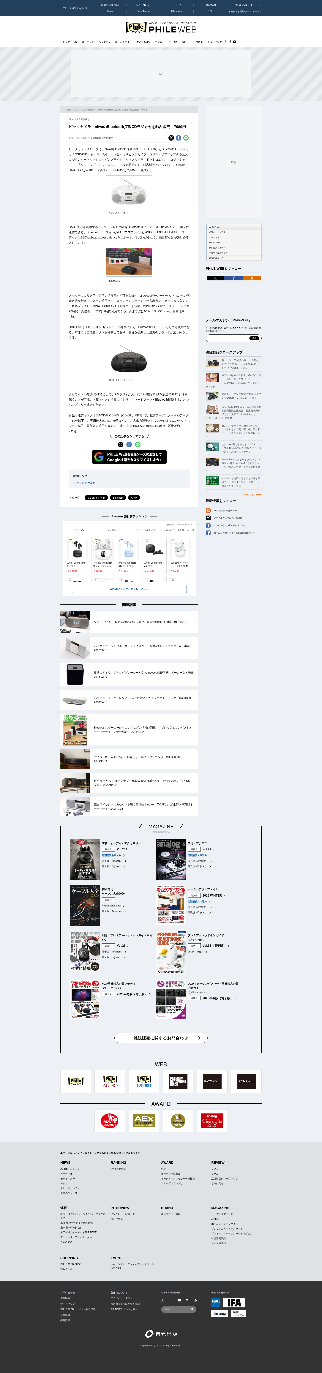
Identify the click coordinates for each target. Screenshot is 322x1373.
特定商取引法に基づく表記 (125, 1303)
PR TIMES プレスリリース (125, 1309)
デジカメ (160, 42)
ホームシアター (123, 42)
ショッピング (214, 42)
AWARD (167, 1162)
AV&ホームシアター (218, 232)
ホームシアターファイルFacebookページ (234, 532)
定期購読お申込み (111, 855)
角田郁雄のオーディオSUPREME (78, 1232)
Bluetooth (118, 497)
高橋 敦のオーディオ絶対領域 (76, 1222)
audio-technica (110, 5)
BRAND (167, 1207)
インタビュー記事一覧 (123, 1214)
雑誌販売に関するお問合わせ (161, 1038)
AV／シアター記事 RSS (225, 510)
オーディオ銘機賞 (170, 1173)
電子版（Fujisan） (112, 866)
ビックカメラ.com (84, 482)
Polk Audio (143, 11)
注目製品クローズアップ (224, 352)
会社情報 (65, 1315)
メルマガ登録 (218, 1243)
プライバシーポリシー (123, 1298)
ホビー (185, 42)
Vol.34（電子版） (214, 945)
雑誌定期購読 (218, 1238)
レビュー (216, 1168)
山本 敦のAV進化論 (70, 1227)
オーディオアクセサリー (224, 1214)
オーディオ (88, 42)
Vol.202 (122, 849)
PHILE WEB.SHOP (70, 1264)
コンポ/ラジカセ (96, 497)
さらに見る (217, 1183)
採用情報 (65, 1320)
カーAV (173, 42)
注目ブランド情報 (170, 1214)
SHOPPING (69, 1257)
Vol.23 (121, 945)
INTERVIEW (120, 1207)
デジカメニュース (217, 247)
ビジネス (198, 42)
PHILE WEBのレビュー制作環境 (78, 1309)
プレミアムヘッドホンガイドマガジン (231, 1233)
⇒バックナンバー (252, 494)
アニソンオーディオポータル (76, 1237)
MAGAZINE (161, 826)
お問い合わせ (67, 1292)
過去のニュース (216, 257)
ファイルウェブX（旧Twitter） (229, 517)
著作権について (119, 1292)
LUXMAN (210, 5)
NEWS (65, 1162)
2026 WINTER (212, 895)
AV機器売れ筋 (118, 1168)
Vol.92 (207, 849)
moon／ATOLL (244, 5)
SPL (210, 11)
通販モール (66, 1269)
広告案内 (65, 1298)
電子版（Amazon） (112, 860)
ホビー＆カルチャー (218, 252)
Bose (109, 11)
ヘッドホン (105, 42)
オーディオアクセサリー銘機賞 (178, 1178)
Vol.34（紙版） (196, 951)
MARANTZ (143, 5)
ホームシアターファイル (224, 1223)
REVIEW (218, 1162)
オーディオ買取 (243, 11)
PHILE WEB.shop (111, 905)
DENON (177, 5)
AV (76, 42)
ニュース (77, 109)
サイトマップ (67, 1303)
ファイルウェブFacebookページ (230, 525)
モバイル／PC (68, 1178)
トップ (66, 42)
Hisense (176, 11)
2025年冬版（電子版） (132, 994)
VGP (163, 1168)
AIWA (134, 497)
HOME (68, 109)
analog (214, 1219)
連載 (63, 1207)
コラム (215, 1173)
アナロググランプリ (172, 1183)
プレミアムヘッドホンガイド (227, 1228)
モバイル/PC (143, 42)
